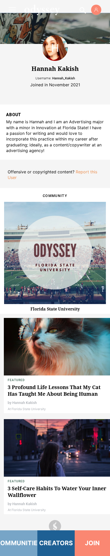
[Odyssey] (42, 9)
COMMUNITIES (18, 543)
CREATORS (56, 543)
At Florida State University (27, 409)
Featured (16, 380)
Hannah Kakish (24, 403)
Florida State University (55, 309)
